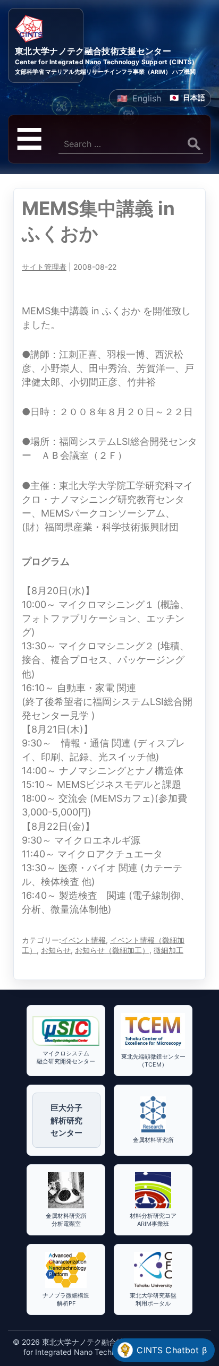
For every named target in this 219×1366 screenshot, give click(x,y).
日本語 (194, 97)
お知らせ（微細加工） (112, 950)
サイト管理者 (44, 266)
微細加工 (168, 950)
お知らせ (56, 950)
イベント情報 (83, 939)
